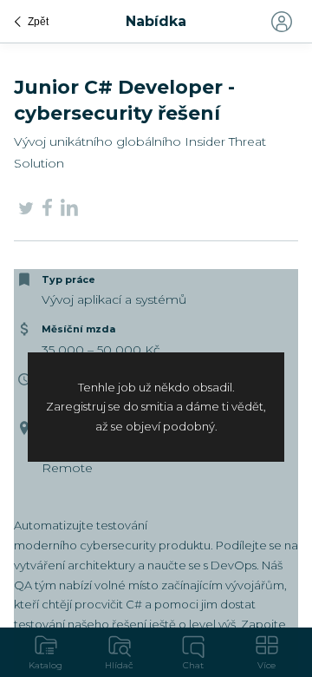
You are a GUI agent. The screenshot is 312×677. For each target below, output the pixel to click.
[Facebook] (47, 210)
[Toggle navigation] (280, 21)
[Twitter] (26, 210)
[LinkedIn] (69, 210)
